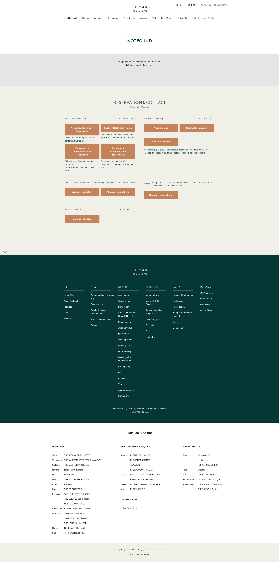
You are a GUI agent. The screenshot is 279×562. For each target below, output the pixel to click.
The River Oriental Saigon (209, 479)
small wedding (124, 351)
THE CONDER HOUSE (140, 460)
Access (143, 18)
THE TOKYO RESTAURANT (210, 484)
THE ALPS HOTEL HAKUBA (76, 479)
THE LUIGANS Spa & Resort (76, 499)
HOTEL (207, 287)
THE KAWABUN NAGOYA (141, 470)
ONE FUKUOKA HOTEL (74, 504)
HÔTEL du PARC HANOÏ (75, 528)
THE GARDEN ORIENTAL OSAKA (145, 484)
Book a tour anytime (196, 128)
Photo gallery (124, 366)
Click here (129, 65)
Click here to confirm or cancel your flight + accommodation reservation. (117, 136)
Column (176, 322)
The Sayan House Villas (74, 533)
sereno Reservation (82, 192)
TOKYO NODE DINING (208, 465)
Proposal (150, 325)
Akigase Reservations (118, 192)
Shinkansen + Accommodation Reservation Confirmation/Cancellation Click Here (79, 166)
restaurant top (152, 295)
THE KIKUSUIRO (137, 489)
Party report (123, 307)
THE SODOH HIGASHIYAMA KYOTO (146, 475)
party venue (123, 333)
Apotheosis (202, 460)
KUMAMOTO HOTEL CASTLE (77, 509)
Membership (206, 298)
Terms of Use (131, 550)
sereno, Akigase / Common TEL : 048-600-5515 (114, 183)
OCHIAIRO (69, 475)
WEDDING (209, 293)
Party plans (178, 301)
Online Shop (183, 18)
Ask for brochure (161, 141)
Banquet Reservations (160, 195)
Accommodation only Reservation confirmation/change (80, 139)
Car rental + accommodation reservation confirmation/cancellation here (118, 164)
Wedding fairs (161, 128)
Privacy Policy (120, 550)
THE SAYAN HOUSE (207, 475)
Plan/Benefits (124, 322)
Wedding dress (125, 345)
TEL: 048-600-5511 (205, 119)
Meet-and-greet (153, 319)
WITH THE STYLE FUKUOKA (77, 494)
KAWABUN (135, 465)
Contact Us (96, 325)
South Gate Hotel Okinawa (76, 518)
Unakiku (201, 470)
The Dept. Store (130, 508)
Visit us (121, 384)
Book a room (97, 304)
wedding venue (125, 328)
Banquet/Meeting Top (183, 295)
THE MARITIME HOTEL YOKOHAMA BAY (82, 460)
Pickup (149, 331)
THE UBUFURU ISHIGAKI (75, 523)
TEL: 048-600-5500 (126, 119)
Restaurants (113, 18)
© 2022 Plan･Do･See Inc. (139, 555)
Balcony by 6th (204, 455)
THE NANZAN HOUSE (140, 455)
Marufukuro (69, 484)
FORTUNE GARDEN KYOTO (142, 479)
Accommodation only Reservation (82, 130)
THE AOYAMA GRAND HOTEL (77, 455)
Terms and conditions (101, 319)
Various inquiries (82, 219)
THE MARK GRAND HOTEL (76, 465)
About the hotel (70, 18)
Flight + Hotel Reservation (118, 128)
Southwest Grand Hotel (74, 513)
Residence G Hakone (73, 470)
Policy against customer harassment (151, 550)
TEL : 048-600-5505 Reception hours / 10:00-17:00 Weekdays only (190, 184)
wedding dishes (125, 339)
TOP (5, 252)
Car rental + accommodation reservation (118, 151)
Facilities (68, 307)
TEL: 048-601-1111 (127, 210)
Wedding (98, 18)
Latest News (166, 18)
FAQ (154, 18)
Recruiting (205, 304)
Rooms (85, 18)
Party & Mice (129, 18)
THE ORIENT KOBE (73, 489)
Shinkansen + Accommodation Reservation (82, 151)
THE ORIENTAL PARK (207, 489)
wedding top (123, 295)
